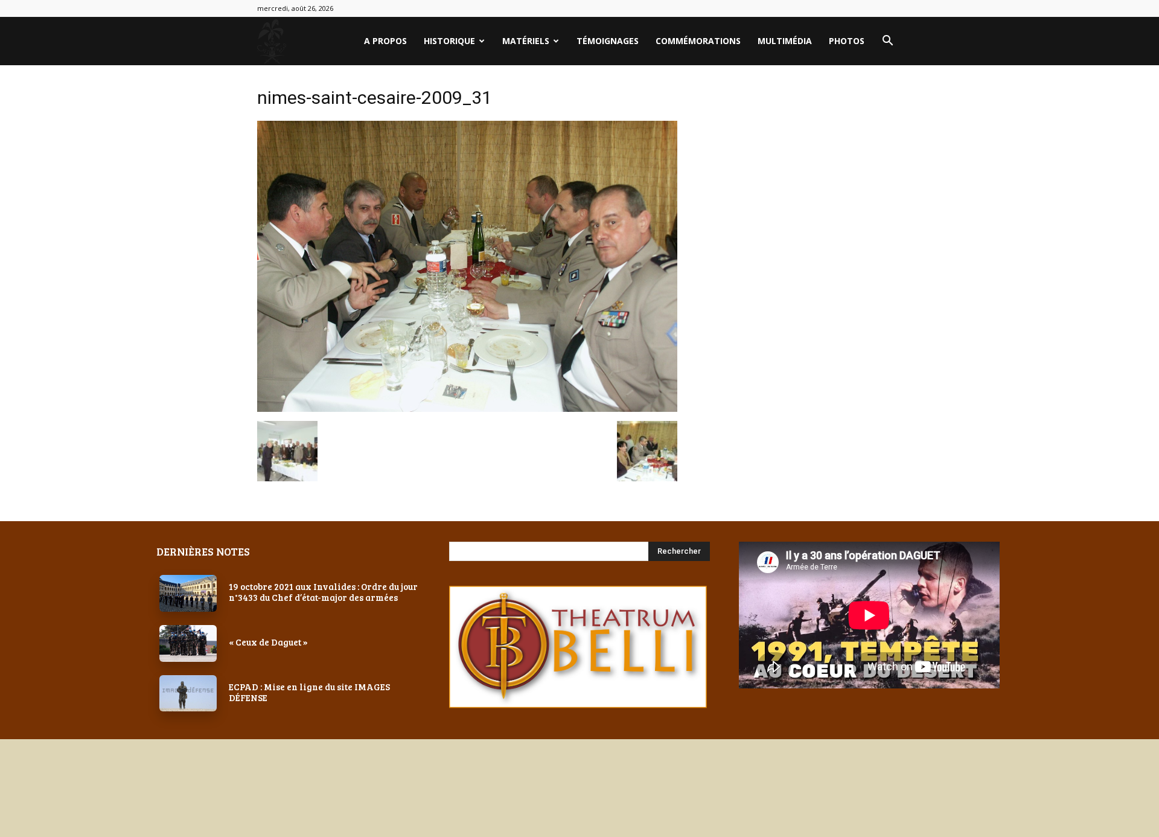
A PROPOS (385, 40)
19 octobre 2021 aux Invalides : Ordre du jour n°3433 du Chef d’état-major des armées (323, 591)
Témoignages (607, 40)
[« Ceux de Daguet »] (188, 643)
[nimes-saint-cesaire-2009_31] (467, 408)
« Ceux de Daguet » (268, 642)
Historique (449, 40)
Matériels (525, 40)
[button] (887, 42)
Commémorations (698, 40)
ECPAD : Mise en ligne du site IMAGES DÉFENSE (309, 692)
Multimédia (785, 40)
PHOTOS (846, 40)
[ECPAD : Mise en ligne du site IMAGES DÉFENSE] (188, 693)
